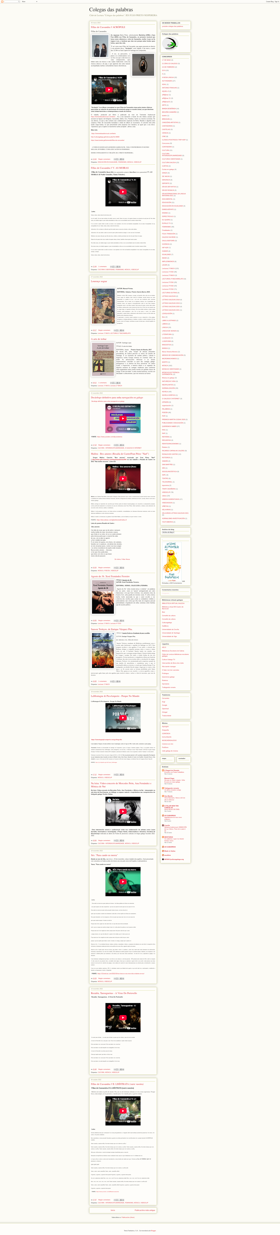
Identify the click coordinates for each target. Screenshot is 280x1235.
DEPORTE (165, 183)
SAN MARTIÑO (167, 464)
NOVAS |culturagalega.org (174, 859)
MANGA (165, 348)
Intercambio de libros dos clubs (173, 663)
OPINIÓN (165, 402)
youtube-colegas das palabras (172, 26)
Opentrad (165, 708)
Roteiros (165, 680)
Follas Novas (126, 559)
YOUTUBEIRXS (167, 522)
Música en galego (168, 378)
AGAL (164, 84)
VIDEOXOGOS (167, 503)
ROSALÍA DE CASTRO (170, 454)
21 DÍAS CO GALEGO (169, 63)
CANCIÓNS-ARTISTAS (170, 122)
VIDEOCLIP (137, 162)
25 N (163, 70)
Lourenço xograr (99, 281)
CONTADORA (167, 147)
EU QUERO (166, 220)
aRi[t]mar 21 (166, 98)
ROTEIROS (166, 457)
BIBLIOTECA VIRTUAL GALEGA (173, 603)
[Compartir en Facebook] (121, 159)
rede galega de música (170, 751)
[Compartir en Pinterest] (123, 159)
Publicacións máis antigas (145, 1210)
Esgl (163, 702)
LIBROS (165, 324)
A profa (167, 825)
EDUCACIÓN (166, 202)
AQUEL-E (165, 91)
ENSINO (165, 213)
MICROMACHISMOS (169, 358)
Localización (166, 338)
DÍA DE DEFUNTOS (169, 187)
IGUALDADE (166, 254)
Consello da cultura (168, 615)
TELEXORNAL (167, 482)
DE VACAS (166, 176)
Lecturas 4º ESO (115, 623)
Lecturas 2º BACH (116, 385)
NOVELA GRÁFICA (168, 395)
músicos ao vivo (167, 744)
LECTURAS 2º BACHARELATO (120, 333)
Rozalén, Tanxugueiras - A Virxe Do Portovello (114, 993)
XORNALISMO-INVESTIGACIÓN (173, 518)
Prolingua (165, 673)
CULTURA (101, 1072)
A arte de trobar (98, 338)
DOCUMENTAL (167, 199)
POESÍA (107, 570)
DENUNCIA (166, 180)
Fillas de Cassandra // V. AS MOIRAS (110, 167)
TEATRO (165, 478)
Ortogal (164, 712)
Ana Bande (168, 796)
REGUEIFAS (166, 440)
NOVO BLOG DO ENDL (172, 809)
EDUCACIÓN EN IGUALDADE (107, 162)
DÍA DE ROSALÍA (168, 190)
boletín (164, 115)
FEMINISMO (122, 162)
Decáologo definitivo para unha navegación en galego (117, 397)
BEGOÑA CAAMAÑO (169, 112)
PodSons (165, 747)
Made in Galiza (169, 851)
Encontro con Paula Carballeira (174, 772)
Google (164, 705)
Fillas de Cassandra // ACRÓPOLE (108, 27)
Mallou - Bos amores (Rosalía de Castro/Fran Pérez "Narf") (120, 453)
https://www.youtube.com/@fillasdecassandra (107, 1191)
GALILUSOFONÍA (168, 240)
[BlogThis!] (117, 159)
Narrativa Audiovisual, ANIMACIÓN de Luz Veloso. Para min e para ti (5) (175, 829)
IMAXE (164, 258)
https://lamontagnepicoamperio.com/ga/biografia (106, 739)
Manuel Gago (169, 778)
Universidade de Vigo (169, 636)
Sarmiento (165, 684)
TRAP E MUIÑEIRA (168, 489)
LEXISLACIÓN (167, 313)
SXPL (164, 475)
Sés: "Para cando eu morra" (104, 855)
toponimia (165, 485)
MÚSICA (130, 162)
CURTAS (165, 166)
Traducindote (166, 715)
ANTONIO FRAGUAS (169, 88)
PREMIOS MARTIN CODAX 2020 (173, 419)
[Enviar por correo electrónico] (115, 159)
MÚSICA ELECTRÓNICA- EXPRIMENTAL (171, 373)
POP (163, 416)
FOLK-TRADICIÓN (168, 234)
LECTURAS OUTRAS (169, 293)
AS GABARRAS (170, 815)
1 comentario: (102, 266)
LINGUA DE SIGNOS (169, 331)
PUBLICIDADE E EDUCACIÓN (172, 423)
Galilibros (165, 626)
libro (163, 317)
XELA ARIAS (166, 509)
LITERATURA (167, 334)
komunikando (166, 737)
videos (164, 496)
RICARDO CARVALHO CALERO (173, 451)
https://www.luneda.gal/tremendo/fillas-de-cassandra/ (107, 140)
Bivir (163, 612)
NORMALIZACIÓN (168, 388)
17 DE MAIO (166, 60)
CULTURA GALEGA (169, 162)
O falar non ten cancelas (170, 670)
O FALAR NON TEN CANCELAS (171, 806)
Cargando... (166, 593)
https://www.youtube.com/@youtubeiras (109, 437)
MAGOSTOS (166, 345)
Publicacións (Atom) (128, 1217)
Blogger (153, 1231)
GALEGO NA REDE (169, 237)
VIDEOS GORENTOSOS (170, 499)
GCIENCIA (165, 244)
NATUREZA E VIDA (168, 381)
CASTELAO (166, 129)
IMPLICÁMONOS (168, 261)
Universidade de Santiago (171, 633)
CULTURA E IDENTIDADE (106, 269)
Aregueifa (165, 730)
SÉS (163, 468)
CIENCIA (165, 133)
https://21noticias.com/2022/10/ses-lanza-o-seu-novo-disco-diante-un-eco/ (120, 973)
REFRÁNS (165, 437)
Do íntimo (118, 559)
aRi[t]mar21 (166, 102)
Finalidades (166, 230)
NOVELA (165, 391)
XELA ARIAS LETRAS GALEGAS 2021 (175, 513)
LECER (164, 265)
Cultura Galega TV (168, 659)
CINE (164, 136)
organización (166, 405)
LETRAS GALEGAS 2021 (171, 310)
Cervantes (165, 698)
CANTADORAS (167, 126)
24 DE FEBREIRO (168, 67)
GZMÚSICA (166, 733)
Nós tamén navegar (169, 666)
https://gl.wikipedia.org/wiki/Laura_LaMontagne (106, 762)
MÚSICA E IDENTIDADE (170, 369)
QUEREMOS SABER (169, 426)
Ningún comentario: (104, 159)
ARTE (164, 105)
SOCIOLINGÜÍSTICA (169, 471)
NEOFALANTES (167, 385)
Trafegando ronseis (169, 687)
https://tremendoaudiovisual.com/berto (103, 117)
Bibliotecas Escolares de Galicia (173, 651)
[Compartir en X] (119, 159)
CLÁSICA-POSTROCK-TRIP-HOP (174, 140)
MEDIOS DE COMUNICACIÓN (172, 355)
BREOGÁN (166, 119)
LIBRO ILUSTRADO (169, 320)
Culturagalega (167, 622)
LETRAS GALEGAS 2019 (171, 303)
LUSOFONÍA (166, 341)
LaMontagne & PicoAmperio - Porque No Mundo (115, 695)
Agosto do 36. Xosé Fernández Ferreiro (110, 576)
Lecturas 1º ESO (168, 272)
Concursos (166, 143)
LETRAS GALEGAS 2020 (171, 306)
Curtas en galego (168, 169)
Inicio (113, 1210)
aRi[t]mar (165, 95)
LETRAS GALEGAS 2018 (171, 300)
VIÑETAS (165, 506)
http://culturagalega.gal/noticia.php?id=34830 (105, 137)
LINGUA (165, 327)
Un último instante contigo (172, 790)
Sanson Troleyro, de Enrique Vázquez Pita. (112, 629)
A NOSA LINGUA (168, 77)
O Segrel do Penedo (171, 770)
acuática (167, 855)
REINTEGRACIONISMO (170, 444)
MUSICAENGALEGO (169, 740)
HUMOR (165, 251)
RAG (163, 430)
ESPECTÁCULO (167, 216)
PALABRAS (166, 409)
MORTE (165, 362)
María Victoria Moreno (170, 352)
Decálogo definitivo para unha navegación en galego (107, 401)
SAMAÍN (165, 461)
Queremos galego (168, 677)
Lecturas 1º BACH (103, 333)
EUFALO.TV (166, 223)
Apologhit (165, 726)
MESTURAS (168, 837)
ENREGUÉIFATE (168, 209)
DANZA (164, 173)
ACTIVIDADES (167, 81)
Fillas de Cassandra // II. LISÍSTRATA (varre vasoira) (117, 1084)
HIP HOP (165, 247)
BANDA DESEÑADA (169, 108)
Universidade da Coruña (170, 629)
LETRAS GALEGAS (169, 296)
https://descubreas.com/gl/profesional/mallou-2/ (112, 520)
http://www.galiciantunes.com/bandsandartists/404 (109, 459)
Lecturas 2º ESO (168, 282)
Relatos (164, 447)
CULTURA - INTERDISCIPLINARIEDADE (111, 448)
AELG (164, 647)
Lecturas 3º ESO (168, 286)
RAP (163, 433)
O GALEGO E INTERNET (133, 448)
